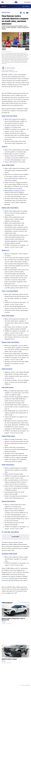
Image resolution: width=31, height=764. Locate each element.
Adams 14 (4, 146)
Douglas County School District (10, 342)
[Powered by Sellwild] (27, 685)
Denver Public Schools (8, 315)
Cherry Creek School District (10, 291)
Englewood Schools (7, 369)
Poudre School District (8, 465)
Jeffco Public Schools (7, 387)
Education (6, 12)
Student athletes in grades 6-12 (13, 190)
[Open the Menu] (2, 2)
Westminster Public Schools (9, 554)
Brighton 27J (5, 250)
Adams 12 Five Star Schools (9, 116)
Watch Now (26, 2)
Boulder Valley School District (10, 208)
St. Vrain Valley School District (10, 532)
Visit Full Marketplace (24, 602)
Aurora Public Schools (8, 165)
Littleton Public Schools (8, 436)
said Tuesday (5, 578)
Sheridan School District (8, 501)
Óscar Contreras (11, 68)
